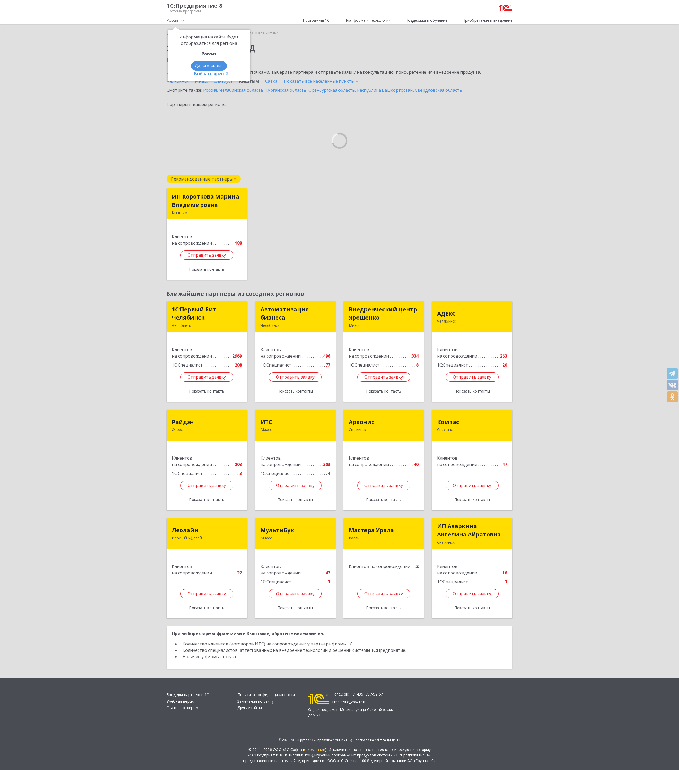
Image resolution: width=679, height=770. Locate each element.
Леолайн (185, 530)
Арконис (361, 422)
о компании (314, 749)
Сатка (271, 81)
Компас (448, 422)
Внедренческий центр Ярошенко (383, 314)
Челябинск (178, 81)
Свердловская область (438, 90)
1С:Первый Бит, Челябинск (195, 314)
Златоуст (223, 81)
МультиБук (277, 530)
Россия (210, 90)
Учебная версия (181, 701)
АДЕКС (446, 313)
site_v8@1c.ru (355, 701)
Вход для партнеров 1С (188, 694)
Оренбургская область (331, 90)
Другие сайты (249, 707)
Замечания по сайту (255, 701)
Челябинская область (241, 90)
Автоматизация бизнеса (284, 314)
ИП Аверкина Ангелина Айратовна (469, 530)
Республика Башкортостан (385, 90)
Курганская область (285, 90)
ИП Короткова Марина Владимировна (205, 201)
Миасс (201, 81)
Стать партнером (182, 707)
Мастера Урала (371, 530)
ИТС (266, 422)
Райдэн (183, 422)
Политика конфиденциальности (266, 694)
